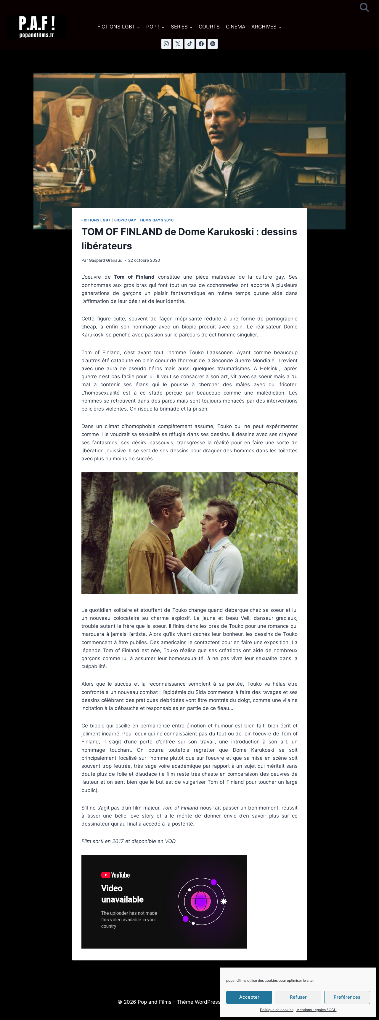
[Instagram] (166, 44)
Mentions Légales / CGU (316, 1010)
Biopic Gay (125, 220)
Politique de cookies (276, 1010)
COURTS (209, 27)
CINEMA (235, 27)
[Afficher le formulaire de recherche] (364, 7)
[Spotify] (213, 44)
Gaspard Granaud (105, 260)
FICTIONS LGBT (96, 220)
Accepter (249, 997)
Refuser (298, 997)
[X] (178, 44)
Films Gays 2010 (157, 220)
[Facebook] (201, 44)
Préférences (347, 997)
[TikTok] (189, 44)
